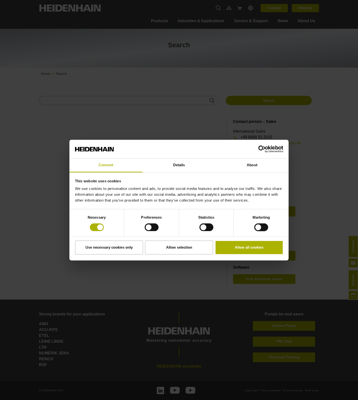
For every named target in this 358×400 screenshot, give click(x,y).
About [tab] (252, 165)
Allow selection (179, 247)
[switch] (152, 227)
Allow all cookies (249, 247)
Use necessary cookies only (109, 247)
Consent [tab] (106, 165)
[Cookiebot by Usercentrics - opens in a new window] (262, 149)
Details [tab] (179, 165)
